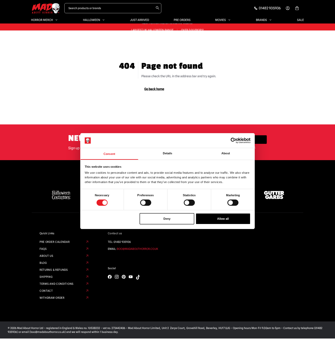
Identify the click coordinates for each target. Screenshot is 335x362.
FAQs (43, 248)
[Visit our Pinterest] (124, 277)
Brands (261, 20)
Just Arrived (139, 20)
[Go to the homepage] (46, 8)
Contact (46, 290)
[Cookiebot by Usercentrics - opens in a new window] (233, 140)
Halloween (91, 20)
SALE (300, 20)
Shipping (46, 276)
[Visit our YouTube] (131, 277)
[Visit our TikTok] (138, 277)
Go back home (154, 89)
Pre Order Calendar (55, 241)
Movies (220, 20)
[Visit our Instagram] (117, 277)
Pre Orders (182, 20)
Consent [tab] (109, 153)
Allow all (223, 218)
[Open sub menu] (55, 20)
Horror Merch (42, 20)
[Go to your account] (287, 8)
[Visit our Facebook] (110, 277)
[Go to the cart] (297, 8)
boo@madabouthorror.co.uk (137, 248)
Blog (43, 262)
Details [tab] (167, 153)
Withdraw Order (52, 297)
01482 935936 (122, 241)
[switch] (145, 203)
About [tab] (225, 153)
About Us (46, 255)
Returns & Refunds (54, 269)
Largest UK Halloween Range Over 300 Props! (167, 27)
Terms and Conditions (56, 283)
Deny (166, 218)
